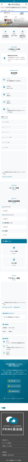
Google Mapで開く (8, 176)
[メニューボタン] (2, 4)
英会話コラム (6, 440)
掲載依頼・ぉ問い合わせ (8, 455)
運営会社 (5, 452)
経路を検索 (17, 307)
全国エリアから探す (7, 446)
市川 (4, 407)
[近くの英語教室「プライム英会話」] (14, 4)
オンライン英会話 (7, 443)
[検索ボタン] (26, 4)
